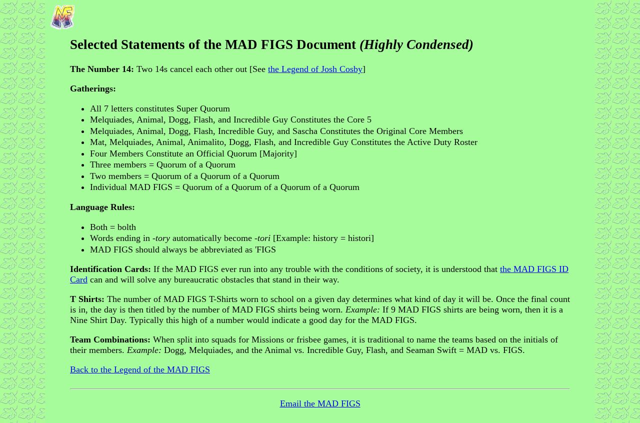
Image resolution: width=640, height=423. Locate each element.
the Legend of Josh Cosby (315, 69)
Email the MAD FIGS (320, 403)
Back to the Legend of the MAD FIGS (140, 369)
